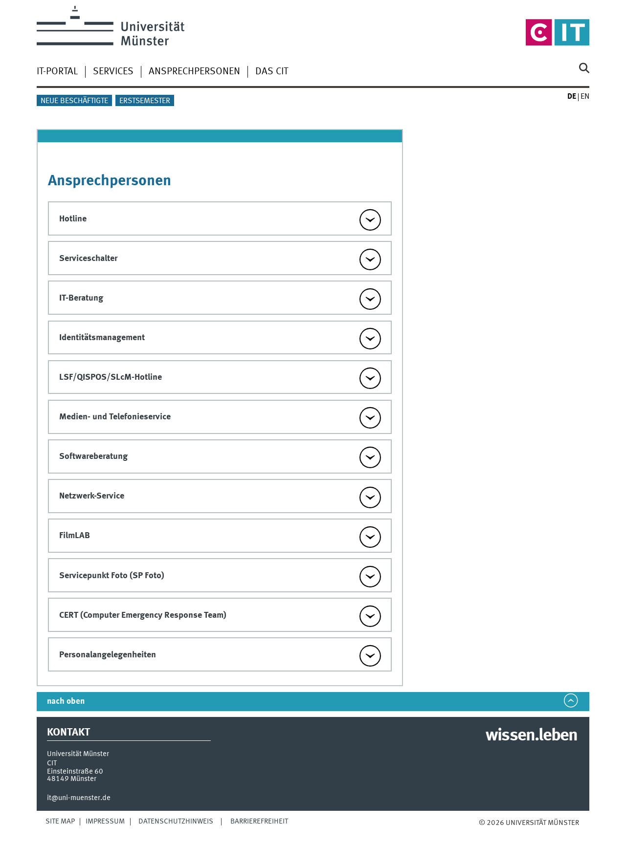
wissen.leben (531, 736)
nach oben (66, 701)
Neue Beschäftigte (74, 101)
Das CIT (271, 72)
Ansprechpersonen (194, 72)
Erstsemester (144, 101)
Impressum (105, 821)
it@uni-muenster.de (79, 798)
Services (113, 72)
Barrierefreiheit (259, 821)
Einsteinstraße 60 (75, 772)
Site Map (60, 821)
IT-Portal (57, 72)
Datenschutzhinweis (175, 821)
